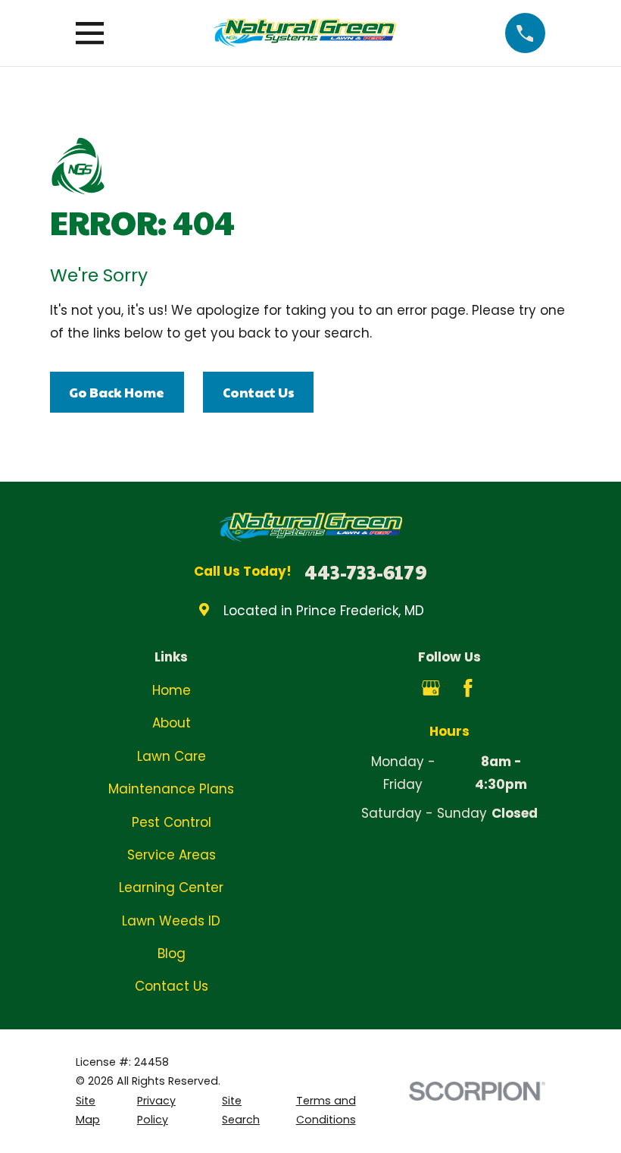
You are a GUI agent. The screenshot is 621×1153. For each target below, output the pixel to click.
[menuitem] (97, 1111)
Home (171, 690)
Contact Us (259, 392)
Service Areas (171, 855)
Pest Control (171, 822)
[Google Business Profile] (431, 688)
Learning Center (171, 887)
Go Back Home (116, 392)
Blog (172, 953)
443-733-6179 (365, 572)
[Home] (304, 33)
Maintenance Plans (171, 789)
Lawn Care (171, 756)
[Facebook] (468, 688)
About (171, 723)
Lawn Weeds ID (171, 921)
